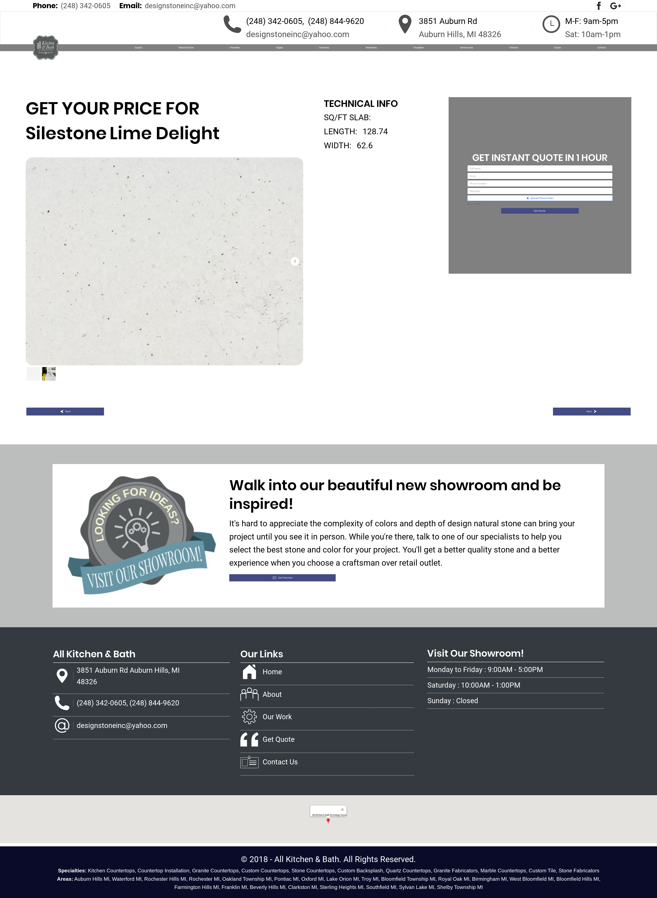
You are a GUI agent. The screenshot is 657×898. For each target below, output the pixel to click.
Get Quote (279, 739)
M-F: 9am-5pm (591, 21)
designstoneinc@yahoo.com (190, 6)
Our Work (277, 717)
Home (272, 672)
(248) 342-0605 (86, 6)
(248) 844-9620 (336, 21)
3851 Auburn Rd (448, 21)
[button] (186, 47)
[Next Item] (295, 261)
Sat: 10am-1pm (593, 34)
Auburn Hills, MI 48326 (460, 34)
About (272, 694)
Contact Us (280, 762)
